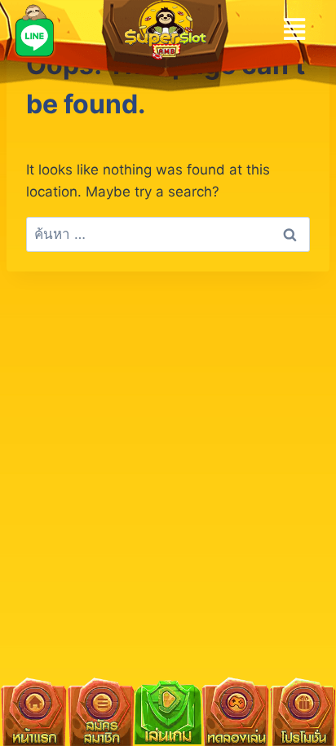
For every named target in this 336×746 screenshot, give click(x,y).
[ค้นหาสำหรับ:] (168, 234)
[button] (294, 29)
